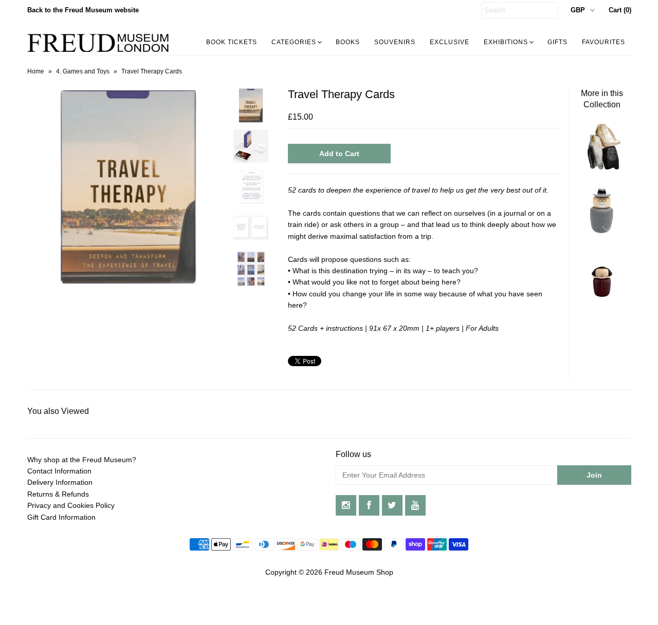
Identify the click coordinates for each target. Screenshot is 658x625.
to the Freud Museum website (83, 10)
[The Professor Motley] (602, 233)
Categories (293, 42)
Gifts (557, 42)
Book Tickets (231, 42)
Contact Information (59, 471)
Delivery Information (60, 482)
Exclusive (449, 42)
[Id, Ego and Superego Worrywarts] (602, 169)
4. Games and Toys (82, 71)
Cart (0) (620, 10)
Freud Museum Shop (358, 572)
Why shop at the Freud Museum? (81, 460)
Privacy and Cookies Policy (71, 505)
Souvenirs (394, 42)
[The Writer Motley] (602, 297)
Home (35, 71)
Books (348, 42)
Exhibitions (506, 42)
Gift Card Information (61, 517)
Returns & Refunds (58, 494)
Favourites (603, 42)
